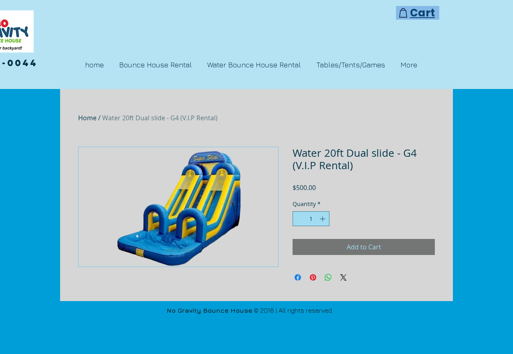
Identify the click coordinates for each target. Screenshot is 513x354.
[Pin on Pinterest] (313, 277)
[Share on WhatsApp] (328, 277)
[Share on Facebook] (298, 277)
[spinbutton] (311, 219)
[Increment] (323, 219)
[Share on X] (343, 277)
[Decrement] (299, 219)
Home (87, 117)
